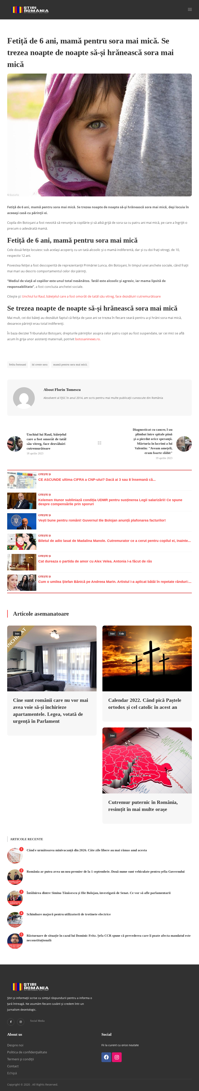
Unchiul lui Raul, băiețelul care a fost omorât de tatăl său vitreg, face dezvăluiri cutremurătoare (91, 296)
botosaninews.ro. (87, 339)
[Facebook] (106, 1057)
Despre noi (15, 1045)
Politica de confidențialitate (27, 1052)
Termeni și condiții (20, 1059)
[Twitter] (10, 1022)
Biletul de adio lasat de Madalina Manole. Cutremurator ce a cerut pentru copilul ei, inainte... (114, 541)
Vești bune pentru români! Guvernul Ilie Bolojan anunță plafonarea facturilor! (102, 520)
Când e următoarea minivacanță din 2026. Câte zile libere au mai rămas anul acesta (87, 850)
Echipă (12, 1073)
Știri (17, 633)
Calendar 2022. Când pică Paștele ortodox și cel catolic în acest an (144, 703)
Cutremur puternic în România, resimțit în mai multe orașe (143, 805)
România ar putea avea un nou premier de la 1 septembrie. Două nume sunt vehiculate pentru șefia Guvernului (106, 871)
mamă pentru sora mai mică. (70, 364)
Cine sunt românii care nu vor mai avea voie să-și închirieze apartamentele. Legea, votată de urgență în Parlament (50, 710)
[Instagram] (20, 1022)
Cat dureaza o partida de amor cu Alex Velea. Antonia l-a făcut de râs (95, 561)
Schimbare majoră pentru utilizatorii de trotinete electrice (69, 914)
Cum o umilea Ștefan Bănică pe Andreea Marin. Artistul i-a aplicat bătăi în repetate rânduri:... (114, 582)
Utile (121, 633)
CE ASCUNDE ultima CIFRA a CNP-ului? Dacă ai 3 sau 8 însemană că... (97, 480)
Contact (13, 1066)
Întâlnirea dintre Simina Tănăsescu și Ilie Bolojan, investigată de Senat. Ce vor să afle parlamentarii (99, 893)
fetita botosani (17, 364)
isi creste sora (39, 364)
